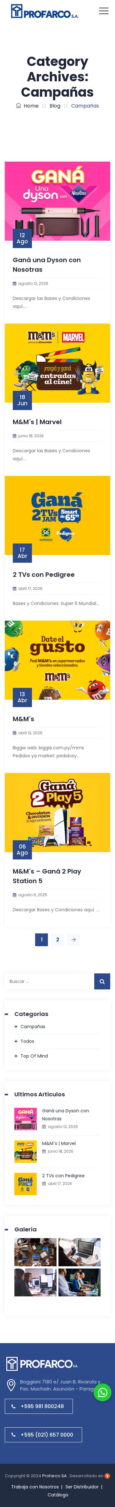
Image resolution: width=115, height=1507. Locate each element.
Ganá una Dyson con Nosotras (65, 1115)
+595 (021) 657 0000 (46, 1434)
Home (30, 105)
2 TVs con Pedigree (44, 574)
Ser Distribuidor (82, 1487)
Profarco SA (55, 1476)
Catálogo (58, 1495)
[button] (102, 1392)
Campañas (32, 1026)
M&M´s (23, 718)
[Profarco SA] (46, 11)
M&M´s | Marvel (37, 421)
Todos (27, 1041)
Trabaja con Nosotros (35, 1487)
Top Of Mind (34, 1056)
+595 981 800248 (42, 1406)
